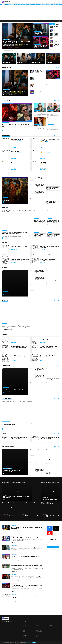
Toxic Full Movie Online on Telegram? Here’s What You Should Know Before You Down (14, 92)
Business (24, 625)
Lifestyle (4, 334)
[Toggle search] (59, 2)
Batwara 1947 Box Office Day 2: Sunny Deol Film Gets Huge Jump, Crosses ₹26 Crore (39, 178)
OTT (36, 626)
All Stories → (57, 67)
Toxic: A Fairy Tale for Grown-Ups (17, 139)
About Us (50, 620)
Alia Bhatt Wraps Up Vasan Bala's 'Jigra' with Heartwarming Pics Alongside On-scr (12, 471)
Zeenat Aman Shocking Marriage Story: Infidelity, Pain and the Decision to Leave (20, 4)
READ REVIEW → (14, 147)
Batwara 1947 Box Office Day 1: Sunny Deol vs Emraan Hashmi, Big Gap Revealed (39, 185)
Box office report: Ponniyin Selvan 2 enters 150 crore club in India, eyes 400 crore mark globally (17, 423)
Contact (50, 621)
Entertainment (6, 100)
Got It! (34, 642)
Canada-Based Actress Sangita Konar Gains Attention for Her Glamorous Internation (19, 347)
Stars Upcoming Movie (8, 446)
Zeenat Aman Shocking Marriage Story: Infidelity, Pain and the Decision (56, 42)
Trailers (4, 242)
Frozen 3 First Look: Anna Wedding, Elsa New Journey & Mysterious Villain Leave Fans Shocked (14, 233)
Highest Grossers (25, 635)
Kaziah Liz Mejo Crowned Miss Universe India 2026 (13, 293)
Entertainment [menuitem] (16, 21)
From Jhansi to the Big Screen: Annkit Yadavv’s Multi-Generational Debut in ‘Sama (48, 347)
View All (58, 479)
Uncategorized (38, 637)
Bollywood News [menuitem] (9, 21)
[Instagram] (55, 2)
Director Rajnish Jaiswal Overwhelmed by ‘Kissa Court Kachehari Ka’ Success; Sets (48, 356)
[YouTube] (53, 2)
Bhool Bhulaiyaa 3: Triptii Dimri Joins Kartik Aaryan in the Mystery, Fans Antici (39, 457)
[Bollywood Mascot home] (6, 2)
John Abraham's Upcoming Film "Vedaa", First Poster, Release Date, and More (39, 376)
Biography (24, 621)
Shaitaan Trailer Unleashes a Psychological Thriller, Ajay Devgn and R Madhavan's (20, 253)
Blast (41, 151)
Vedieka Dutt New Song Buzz (38, 127)
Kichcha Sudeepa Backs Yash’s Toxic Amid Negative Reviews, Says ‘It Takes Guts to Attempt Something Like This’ (26, 586)
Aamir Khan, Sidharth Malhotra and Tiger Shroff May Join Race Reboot (39, 71)
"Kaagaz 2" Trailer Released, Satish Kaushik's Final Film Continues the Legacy (49, 253)
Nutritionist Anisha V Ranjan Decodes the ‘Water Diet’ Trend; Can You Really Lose (20, 338)
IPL (36, 620)
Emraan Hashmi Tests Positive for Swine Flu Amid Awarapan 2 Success (40, 33)
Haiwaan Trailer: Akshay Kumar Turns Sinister (19, 246)
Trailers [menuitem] (40, 21)
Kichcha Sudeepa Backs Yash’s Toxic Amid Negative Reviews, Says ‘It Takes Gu (40, 46)
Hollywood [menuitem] (35, 21)
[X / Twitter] (51, 2)
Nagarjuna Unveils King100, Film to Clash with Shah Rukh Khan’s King (47, 4)
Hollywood (5, 207)
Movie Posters (6, 365)
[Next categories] (59, 58)
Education (24, 631)
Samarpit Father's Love (15, 151)
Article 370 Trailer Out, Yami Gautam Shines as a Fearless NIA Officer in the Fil (49, 260)
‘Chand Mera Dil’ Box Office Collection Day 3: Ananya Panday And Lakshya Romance (39, 199)
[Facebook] (49, 2)
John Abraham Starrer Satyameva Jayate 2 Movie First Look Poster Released (39, 389)
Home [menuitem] (4, 21)
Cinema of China (25, 627)
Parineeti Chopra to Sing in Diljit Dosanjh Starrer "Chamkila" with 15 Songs (20, 438)
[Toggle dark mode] (59, 21)
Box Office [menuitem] (30, 21)
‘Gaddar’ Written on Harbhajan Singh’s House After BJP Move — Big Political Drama (39, 291)
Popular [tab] (57, 24)
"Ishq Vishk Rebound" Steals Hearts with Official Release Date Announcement (39, 369)
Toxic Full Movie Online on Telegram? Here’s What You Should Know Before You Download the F (16, 41)
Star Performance (7, 398)
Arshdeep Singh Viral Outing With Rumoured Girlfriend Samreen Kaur (39, 285)
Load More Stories (23, 605)
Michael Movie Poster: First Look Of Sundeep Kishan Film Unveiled (39, 383)
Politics (37, 627)
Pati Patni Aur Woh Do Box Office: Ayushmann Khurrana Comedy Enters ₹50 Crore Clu (39, 192)
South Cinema (38, 630)
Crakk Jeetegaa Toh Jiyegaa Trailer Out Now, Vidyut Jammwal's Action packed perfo (20, 260)
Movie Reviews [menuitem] (24, 21)
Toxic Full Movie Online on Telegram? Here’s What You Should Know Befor (56, 27)
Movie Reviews (6, 135)
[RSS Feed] (57, 2)
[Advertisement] (9, 12)
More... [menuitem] (44, 21)
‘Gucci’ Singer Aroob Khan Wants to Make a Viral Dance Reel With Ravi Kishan (53, 128)
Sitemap (50, 625)
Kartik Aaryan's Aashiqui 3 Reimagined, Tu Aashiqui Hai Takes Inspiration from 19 (39, 463)
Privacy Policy (28, 642)
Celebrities (5, 267)
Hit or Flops (24, 636)
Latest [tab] (52, 24)
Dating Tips (5, 300)
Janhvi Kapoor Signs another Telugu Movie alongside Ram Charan (39, 470)
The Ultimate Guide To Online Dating (10, 325)
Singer (4, 433)
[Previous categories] (3, 58)
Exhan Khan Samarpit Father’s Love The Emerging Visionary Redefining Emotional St (49, 338)
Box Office (5, 175)
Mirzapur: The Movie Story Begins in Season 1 (9, 515)
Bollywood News (7, 39)
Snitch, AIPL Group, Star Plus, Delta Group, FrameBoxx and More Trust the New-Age (18, 356)
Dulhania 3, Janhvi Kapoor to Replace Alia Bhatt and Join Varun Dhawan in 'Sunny (39, 450)
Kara (11, 162)
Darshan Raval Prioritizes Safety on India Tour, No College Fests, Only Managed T (49, 438)
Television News (38, 635)
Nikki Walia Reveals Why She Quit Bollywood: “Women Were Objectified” (56, 38)
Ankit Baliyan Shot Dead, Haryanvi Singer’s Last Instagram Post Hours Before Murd (39, 114)
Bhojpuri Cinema (25, 620)
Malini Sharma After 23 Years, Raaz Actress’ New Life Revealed (16, 496)
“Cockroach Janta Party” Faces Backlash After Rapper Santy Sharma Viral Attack (39, 278)
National (37, 625)
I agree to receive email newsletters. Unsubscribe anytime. (53, 549)
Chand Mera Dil (43, 162)
